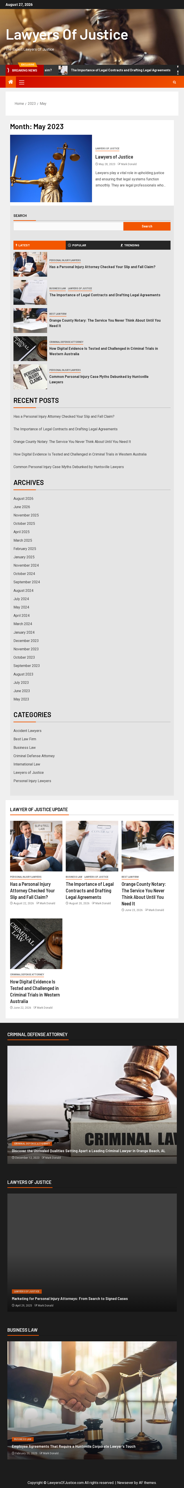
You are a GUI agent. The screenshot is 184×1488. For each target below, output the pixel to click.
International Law (26, 764)
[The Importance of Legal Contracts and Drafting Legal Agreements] (30, 292)
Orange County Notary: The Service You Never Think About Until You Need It (72, 442)
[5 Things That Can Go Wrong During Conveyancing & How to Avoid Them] (92, 1400)
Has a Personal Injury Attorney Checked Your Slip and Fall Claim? (102, 266)
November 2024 (26, 565)
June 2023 (21, 691)
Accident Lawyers (27, 731)
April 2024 (21, 615)
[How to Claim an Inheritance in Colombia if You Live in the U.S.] (92, 1253)
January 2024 (24, 632)
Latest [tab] (24, 245)
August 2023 (23, 674)
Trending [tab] (131, 245)
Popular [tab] (79, 245)
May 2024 (21, 607)
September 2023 (26, 666)
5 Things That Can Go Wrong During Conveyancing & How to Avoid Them (71, 1446)
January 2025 (24, 557)
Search (20, 215)
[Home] (10, 82)
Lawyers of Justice (107, 148)
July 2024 (21, 599)
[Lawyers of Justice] (51, 168)
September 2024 (26, 582)
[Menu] (21, 82)
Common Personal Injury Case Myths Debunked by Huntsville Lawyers (68, 467)
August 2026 (23, 498)
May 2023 (21, 699)
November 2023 (26, 649)
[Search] (174, 82)
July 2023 (21, 682)
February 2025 (24, 549)
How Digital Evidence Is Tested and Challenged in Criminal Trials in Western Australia (80, 454)
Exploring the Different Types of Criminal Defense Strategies (62, 1150)
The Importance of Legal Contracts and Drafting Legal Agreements (83, 70)
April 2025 (21, 532)
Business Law (57, 288)
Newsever (125, 1483)
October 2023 (24, 657)
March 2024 (22, 624)
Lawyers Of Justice (67, 34)
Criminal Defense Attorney (66, 342)
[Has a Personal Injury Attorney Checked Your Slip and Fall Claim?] (30, 264)
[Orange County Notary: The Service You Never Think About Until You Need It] (30, 320)
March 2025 (22, 540)
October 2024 (24, 574)
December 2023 (26, 641)
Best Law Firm (57, 314)
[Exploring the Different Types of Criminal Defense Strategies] (92, 1105)
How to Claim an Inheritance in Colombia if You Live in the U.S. (63, 1298)
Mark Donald (129, 164)
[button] (21, 82)
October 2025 (24, 523)
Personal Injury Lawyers (65, 260)
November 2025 (26, 515)
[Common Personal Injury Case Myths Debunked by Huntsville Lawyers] (30, 376)
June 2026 (21, 507)
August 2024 (23, 590)
